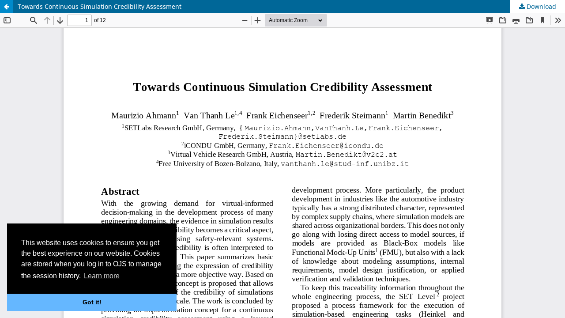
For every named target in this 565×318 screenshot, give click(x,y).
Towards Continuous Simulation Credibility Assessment (99, 6)
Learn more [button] (102, 276)
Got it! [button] (92, 302)
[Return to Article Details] (6, 6)
